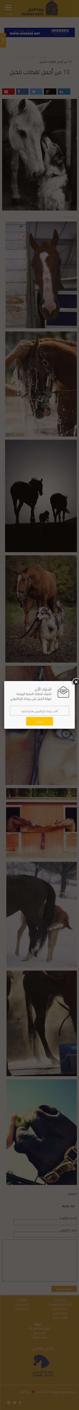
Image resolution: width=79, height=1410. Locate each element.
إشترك (39, 721)
